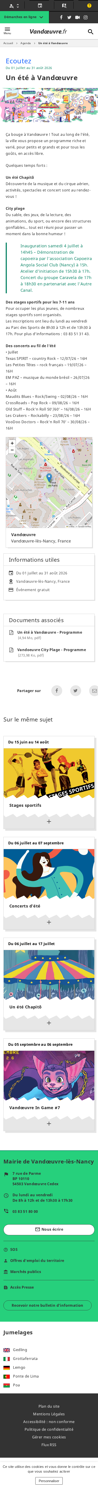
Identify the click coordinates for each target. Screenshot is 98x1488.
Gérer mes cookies (49, 1437)
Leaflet (71, 526)
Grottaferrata (25, 1358)
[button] (49, 477)
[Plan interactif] (64, 5)
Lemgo (19, 1367)
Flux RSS (48, 1444)
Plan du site (49, 1406)
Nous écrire (49, 1229)
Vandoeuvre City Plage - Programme (51, 652)
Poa (16, 1385)
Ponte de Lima (26, 1376)
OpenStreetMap (84, 526)
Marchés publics (25, 1271)
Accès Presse (22, 1287)
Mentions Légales (49, 1414)
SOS (14, 1249)
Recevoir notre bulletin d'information (47, 1305)
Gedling (20, 1349)
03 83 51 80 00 (25, 1211)
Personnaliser (49, 1481)
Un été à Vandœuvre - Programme (49, 635)
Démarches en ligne (21, 17)
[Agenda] (39, 5)
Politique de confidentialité (49, 1429)
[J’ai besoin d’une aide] (89, 5)
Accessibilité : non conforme (49, 1421)
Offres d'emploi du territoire (37, 1260)
